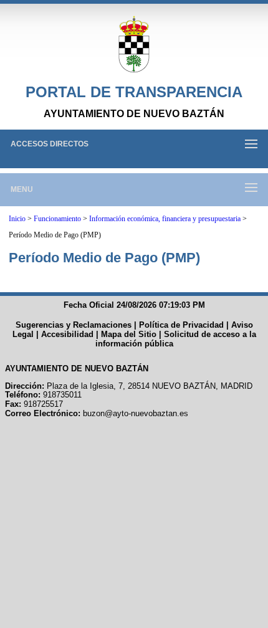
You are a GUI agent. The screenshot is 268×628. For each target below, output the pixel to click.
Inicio (17, 218)
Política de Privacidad (181, 325)
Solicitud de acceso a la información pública (175, 339)
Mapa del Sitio (128, 334)
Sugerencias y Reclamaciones (74, 325)
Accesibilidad (67, 334)
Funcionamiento (57, 218)
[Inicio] (134, 45)
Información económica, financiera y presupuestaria (165, 218)
